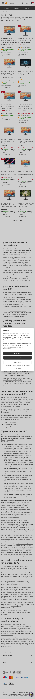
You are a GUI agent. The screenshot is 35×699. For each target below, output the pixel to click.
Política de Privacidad (23, 365)
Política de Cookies (11, 365)
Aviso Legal (17, 368)
